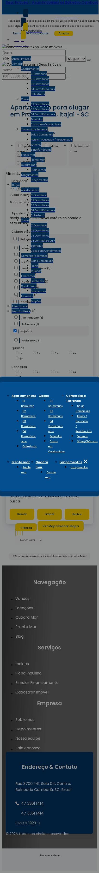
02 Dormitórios (28, 413)
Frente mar (21, 462)
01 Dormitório (27, 403)
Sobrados (56, 436)
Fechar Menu (85, 461)
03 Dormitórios (28, 423)
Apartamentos (24, 396)
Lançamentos (71, 462)
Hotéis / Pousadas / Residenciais (84, 423)
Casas (44, 396)
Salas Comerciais (83, 408)
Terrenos (82, 436)
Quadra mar (50, 475)
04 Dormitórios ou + (28, 436)
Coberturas (30, 446)
